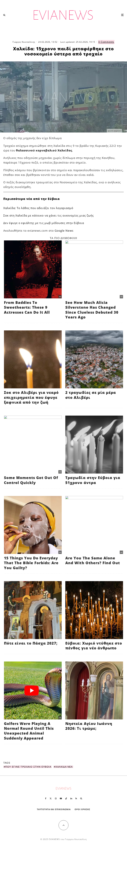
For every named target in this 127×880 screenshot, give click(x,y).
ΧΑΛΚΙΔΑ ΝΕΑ (64, 766)
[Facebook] (45, 798)
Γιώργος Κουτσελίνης (24, 42)
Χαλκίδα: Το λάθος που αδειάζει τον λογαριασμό (38, 208)
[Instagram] (55, 798)
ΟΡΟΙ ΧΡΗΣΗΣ (82, 809)
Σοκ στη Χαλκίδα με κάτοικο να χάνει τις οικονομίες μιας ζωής (48, 215)
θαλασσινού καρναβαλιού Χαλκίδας (44, 150)
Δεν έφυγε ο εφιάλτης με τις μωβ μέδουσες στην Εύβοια (43, 223)
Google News (64, 230)
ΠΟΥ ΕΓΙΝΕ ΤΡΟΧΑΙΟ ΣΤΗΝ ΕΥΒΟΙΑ (28, 766)
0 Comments (106, 42)
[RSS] (76, 798)
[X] (50, 798)
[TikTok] (66, 798)
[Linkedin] (71, 798)
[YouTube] (61, 798)
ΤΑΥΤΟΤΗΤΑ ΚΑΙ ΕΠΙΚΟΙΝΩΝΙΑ (54, 809)
